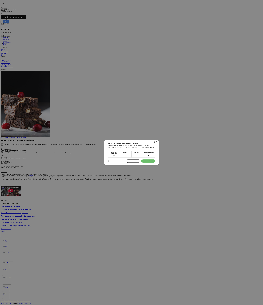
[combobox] (154, 142)
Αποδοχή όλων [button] (148, 161)
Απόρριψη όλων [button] (133, 161)
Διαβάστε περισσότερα (130, 149)
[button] (116, 161)
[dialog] (131, 152)
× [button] (156, 141)
